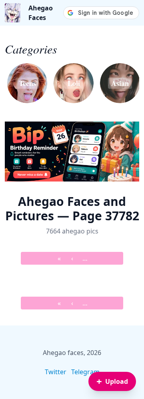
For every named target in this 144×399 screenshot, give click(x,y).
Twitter (55, 371)
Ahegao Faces (40, 13)
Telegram (85, 371)
